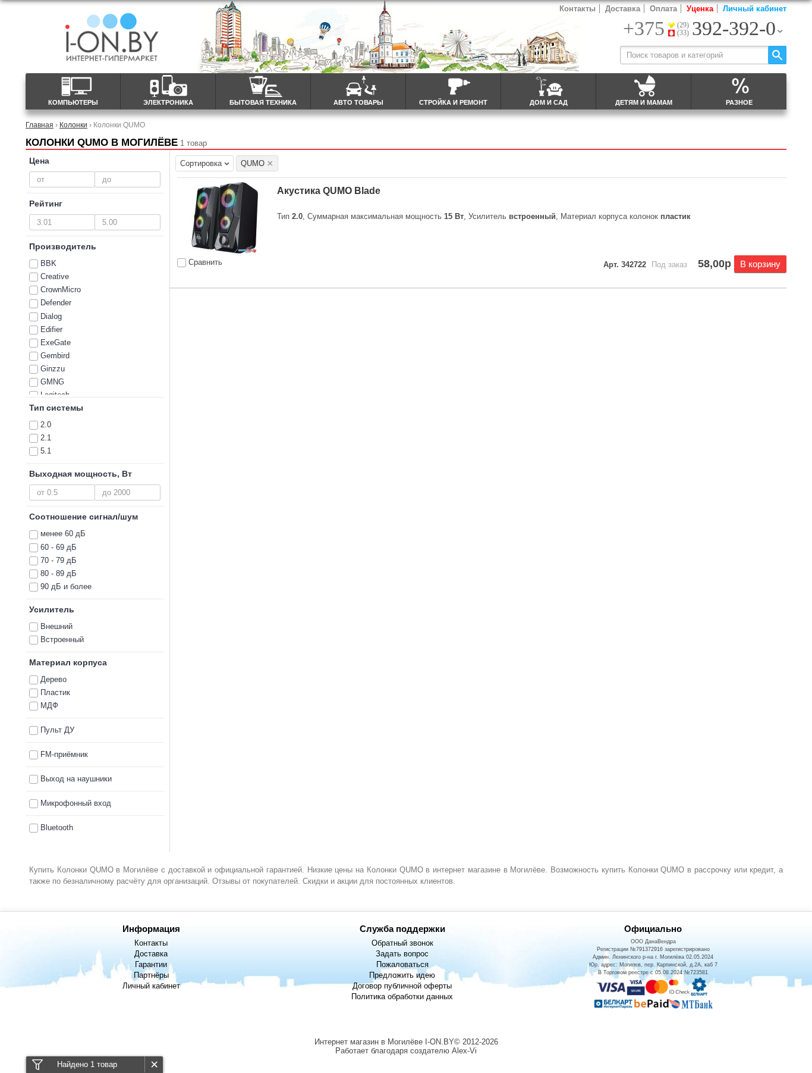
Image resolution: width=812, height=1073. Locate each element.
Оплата (663, 8)
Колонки (73, 125)
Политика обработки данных (402, 996)
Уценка (700, 8)
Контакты (577, 8)
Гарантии (151, 964)
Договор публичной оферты (402, 985)
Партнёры (151, 975)
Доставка (622, 8)
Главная (39, 125)
